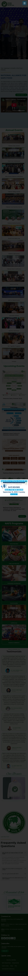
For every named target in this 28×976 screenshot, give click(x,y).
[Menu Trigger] (24, 3)
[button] (26, 481)
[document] (14, 488)
